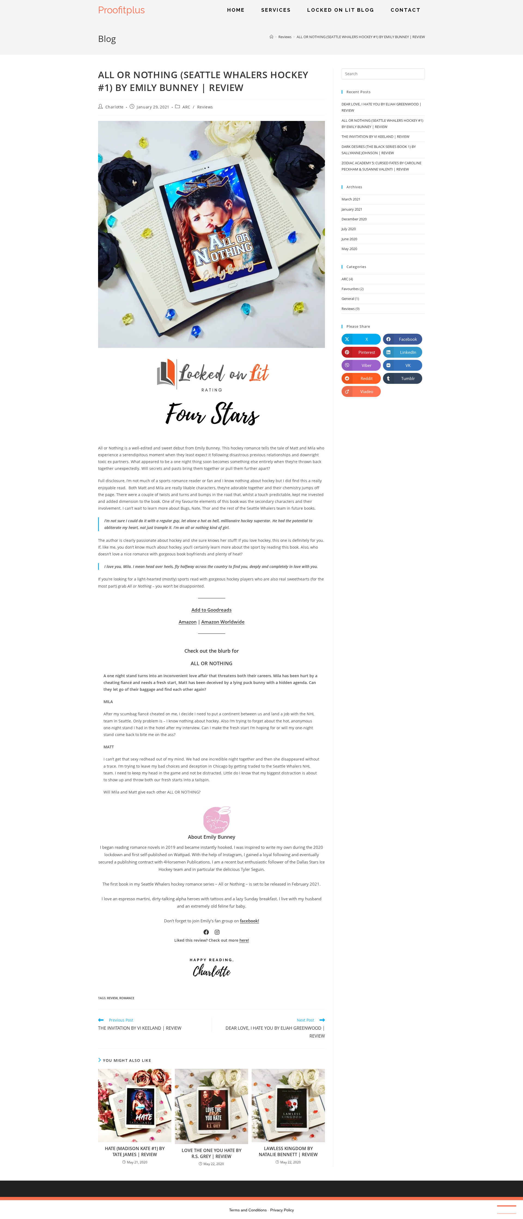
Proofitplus (121, 10)
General (348, 298)
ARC (186, 107)
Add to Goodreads (211, 610)
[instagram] (217, 932)
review (112, 998)
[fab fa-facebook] (206, 932)
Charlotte (114, 107)
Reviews (205, 107)
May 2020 (349, 248)
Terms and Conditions (248, 1210)
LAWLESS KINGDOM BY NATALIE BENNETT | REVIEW (288, 1151)
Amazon (188, 622)
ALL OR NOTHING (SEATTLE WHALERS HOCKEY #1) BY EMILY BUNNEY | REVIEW (361, 36)
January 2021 (352, 209)
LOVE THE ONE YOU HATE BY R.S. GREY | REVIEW (211, 1153)
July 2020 (349, 228)
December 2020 (354, 219)
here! (244, 940)
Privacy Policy (282, 1210)
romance (126, 998)
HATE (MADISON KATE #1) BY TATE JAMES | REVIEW (135, 1151)
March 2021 (351, 199)
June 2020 (349, 238)
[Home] (271, 36)
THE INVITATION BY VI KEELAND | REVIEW (375, 136)
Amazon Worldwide (223, 622)
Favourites (350, 288)
